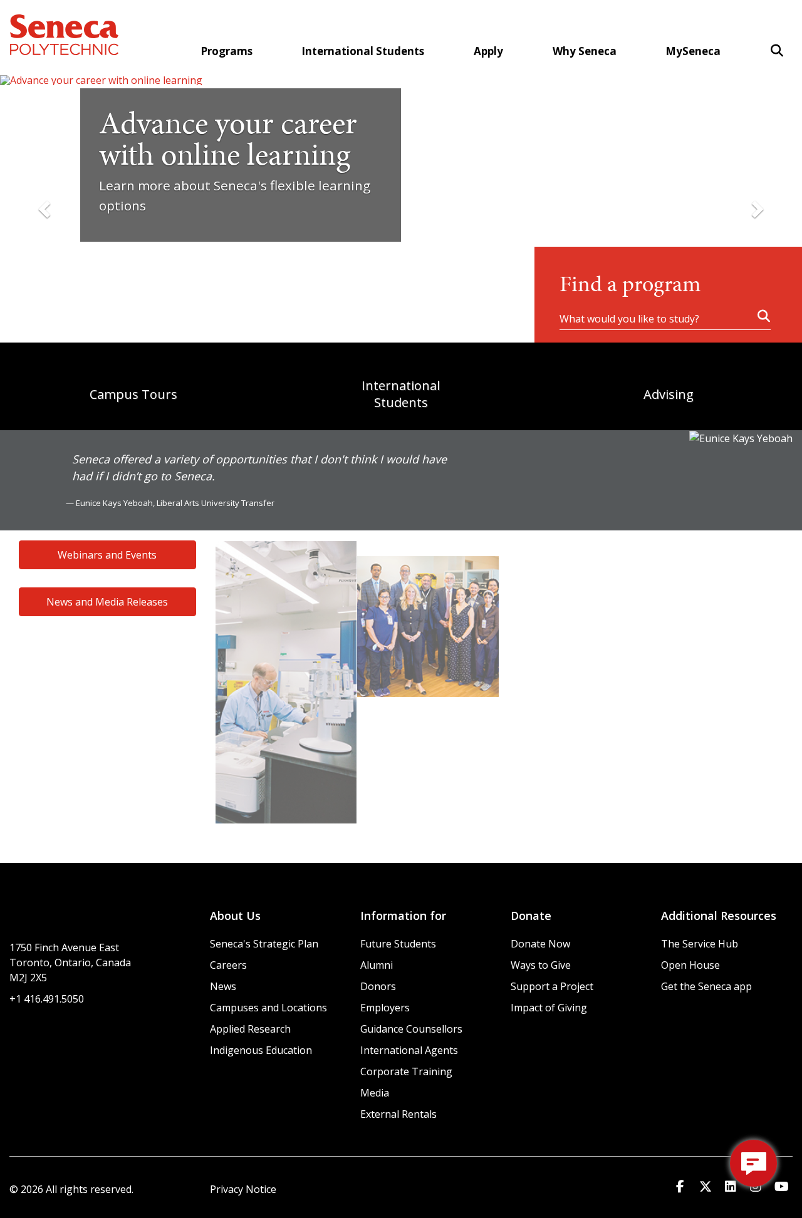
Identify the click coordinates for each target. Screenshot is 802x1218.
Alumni (376, 965)
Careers (228, 965)
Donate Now (540, 944)
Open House (690, 965)
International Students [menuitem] (362, 51)
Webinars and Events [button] (107, 555)
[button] (777, 50)
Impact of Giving (549, 1007)
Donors (378, 986)
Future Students (398, 944)
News (223, 986)
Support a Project (552, 986)
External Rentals (398, 1114)
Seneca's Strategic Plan (264, 944)
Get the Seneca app (706, 986)
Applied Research (250, 1029)
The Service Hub (699, 944)
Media (374, 1093)
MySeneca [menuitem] (693, 51)
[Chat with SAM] (753, 1163)
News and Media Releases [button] (107, 602)
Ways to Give (541, 965)
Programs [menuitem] (226, 51)
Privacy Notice (243, 1189)
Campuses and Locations (268, 1007)
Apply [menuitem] (488, 51)
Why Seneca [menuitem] (585, 51)
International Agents (409, 1050)
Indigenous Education (261, 1050)
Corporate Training (406, 1071)
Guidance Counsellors (411, 1029)
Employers (385, 1007)
